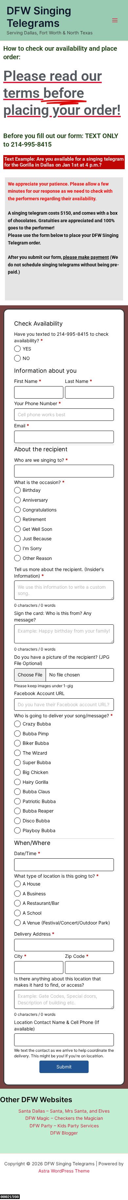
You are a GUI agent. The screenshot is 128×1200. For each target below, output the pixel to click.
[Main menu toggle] (115, 20)
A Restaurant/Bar (41, 903)
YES (27, 348)
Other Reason (37, 558)
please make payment (86, 257)
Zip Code (77, 956)
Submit (64, 1066)
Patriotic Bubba (39, 801)
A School (32, 913)
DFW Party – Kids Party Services (64, 1125)
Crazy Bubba (37, 723)
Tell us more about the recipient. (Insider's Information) (59, 572)
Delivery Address (34, 934)
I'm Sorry (32, 548)
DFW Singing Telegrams (39, 16)
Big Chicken (35, 772)
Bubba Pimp (36, 733)
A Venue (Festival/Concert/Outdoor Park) (66, 922)
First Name (27, 381)
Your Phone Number (37, 403)
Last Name (78, 381)
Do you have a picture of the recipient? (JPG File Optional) (61, 660)
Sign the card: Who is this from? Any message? (53, 616)
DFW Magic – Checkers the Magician (64, 1118)
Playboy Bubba (39, 830)
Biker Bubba (36, 743)
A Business (34, 893)
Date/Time (27, 853)
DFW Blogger (64, 1133)
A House (31, 884)
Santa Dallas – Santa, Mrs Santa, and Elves (64, 1111)
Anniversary (35, 500)
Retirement (34, 519)
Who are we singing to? (41, 460)
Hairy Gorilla (35, 782)
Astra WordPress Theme (64, 1170)
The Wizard (35, 753)
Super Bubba (37, 762)
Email (21, 425)
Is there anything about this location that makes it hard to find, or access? (57, 982)
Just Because (37, 538)
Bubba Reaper (38, 811)
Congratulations (39, 509)
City (20, 956)
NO (26, 358)
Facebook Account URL (39, 693)
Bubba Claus (36, 791)
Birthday (32, 490)
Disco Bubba (36, 820)
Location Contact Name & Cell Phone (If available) (56, 1025)
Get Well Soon (37, 529)
